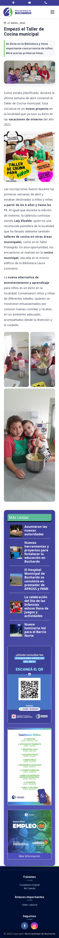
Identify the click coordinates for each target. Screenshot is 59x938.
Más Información (29, 856)
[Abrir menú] (52, 12)
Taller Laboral (29, 904)
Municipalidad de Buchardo (40, 933)
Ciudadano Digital (30, 884)
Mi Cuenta (29, 888)
